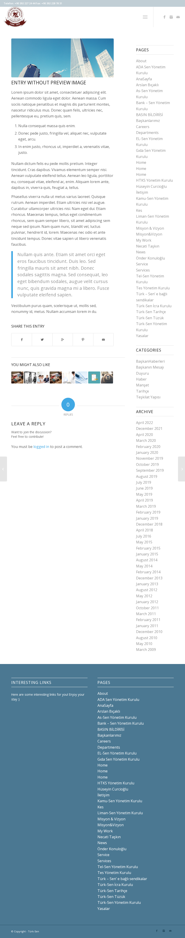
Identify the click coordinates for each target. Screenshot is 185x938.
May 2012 (144, 595)
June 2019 (144, 488)
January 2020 (147, 452)
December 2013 (149, 578)
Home (141, 162)
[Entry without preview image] (62, 57)
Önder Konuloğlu (150, 258)
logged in (41, 446)
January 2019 (147, 518)
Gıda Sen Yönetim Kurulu (118, 759)
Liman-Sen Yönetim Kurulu (120, 812)
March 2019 (146, 506)
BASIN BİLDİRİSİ (149, 114)
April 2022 (144, 422)
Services (143, 270)
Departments (147, 132)
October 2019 (147, 464)
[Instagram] (171, 17)
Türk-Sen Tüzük (150, 317)
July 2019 (143, 482)
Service (142, 264)
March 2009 (146, 649)
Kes (139, 210)
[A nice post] (107, 377)
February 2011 (148, 619)
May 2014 (144, 566)
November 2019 (149, 458)
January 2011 (147, 625)
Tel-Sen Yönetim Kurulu (117, 866)
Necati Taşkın (147, 246)
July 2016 (143, 536)
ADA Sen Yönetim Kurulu (118, 699)
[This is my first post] (17, 377)
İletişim (142, 192)
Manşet (142, 385)
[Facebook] (164, 17)
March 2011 (146, 613)
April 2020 (144, 434)
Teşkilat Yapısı (148, 397)
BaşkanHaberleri (150, 361)
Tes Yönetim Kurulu (153, 288)
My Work (143, 240)
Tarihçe (142, 391)
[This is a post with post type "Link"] (81, 377)
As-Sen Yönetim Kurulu (116, 717)
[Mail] (178, 17)
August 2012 (146, 589)
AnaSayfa (144, 78)
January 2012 (147, 601)
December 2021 (149, 428)
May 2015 (144, 542)
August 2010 (146, 637)
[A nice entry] (30, 377)
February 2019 (148, 512)
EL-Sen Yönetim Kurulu (116, 753)
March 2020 (146, 440)
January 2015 (147, 554)
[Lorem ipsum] (56, 377)
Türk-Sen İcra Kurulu (153, 305)
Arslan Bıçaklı (147, 84)
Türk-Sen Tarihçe (151, 311)
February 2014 (148, 571)
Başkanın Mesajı (150, 367)
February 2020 (148, 446)
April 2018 (144, 530)
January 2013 (147, 583)
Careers (142, 126)
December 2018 (149, 524)
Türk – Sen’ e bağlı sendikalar (122, 878)
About (141, 60)
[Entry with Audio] (68, 377)
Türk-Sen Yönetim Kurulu (119, 902)
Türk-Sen (33, 931)
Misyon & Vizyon (150, 228)
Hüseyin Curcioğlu (151, 186)
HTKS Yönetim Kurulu (154, 180)
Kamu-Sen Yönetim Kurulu (119, 800)
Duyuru (142, 373)
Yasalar (142, 335)
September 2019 (150, 470)
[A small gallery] (3, 469)
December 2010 (149, 631)
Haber (141, 379)
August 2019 (146, 476)
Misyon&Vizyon (149, 234)
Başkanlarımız (148, 120)
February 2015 (148, 548)
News (141, 252)
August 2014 (146, 559)
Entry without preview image (48, 82)
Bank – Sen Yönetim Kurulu (120, 723)
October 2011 (147, 607)
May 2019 (144, 494)
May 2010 (144, 643)
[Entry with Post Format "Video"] (43, 377)
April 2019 (144, 500)
